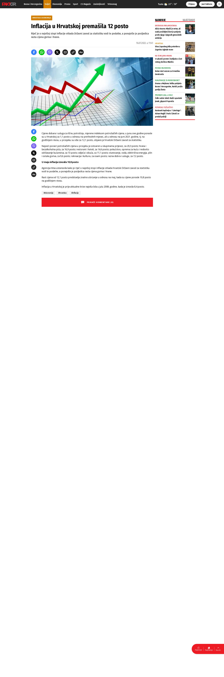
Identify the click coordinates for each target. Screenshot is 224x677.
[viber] (49, 52)
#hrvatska (62, 193)
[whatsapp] (42, 52)
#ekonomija (48, 193)
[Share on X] (57, 52)
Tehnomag (112, 4)
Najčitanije (209, 650)
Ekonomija (57, 4)
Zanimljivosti (99, 4)
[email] (65, 52)
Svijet (47, 4)
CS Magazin (86, 4)
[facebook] (34, 52)
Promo (67, 4)
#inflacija (75, 193)
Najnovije (198, 650)
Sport (75, 4)
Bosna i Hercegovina (33, 4)
